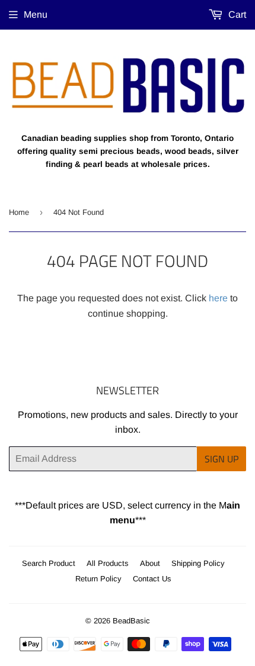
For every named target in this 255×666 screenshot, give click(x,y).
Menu (35, 14)
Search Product (48, 563)
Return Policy (98, 578)
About (150, 563)
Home (19, 212)
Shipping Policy (198, 563)
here (218, 298)
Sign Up (221, 459)
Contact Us (152, 578)
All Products (108, 563)
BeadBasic (131, 620)
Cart (236, 14)
